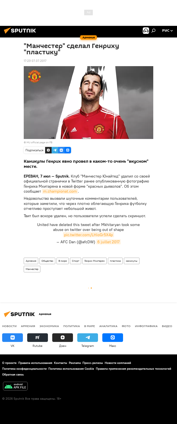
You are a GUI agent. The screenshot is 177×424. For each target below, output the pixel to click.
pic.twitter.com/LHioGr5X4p (88, 234)
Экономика (49, 326)
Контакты (60, 363)
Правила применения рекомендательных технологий (133, 369)
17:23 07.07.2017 (35, 61)
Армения (31, 260)
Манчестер (32, 269)
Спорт (75, 260)
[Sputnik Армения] (21, 34)
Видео (167, 326)
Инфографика (146, 326)
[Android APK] (15, 386)
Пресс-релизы (92, 363)
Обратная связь (13, 374)
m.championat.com (60, 191)
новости (9, 326)
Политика (71, 326)
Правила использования (35, 363)
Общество (47, 260)
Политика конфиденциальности (24, 369)
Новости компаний (118, 363)
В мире (62, 260)
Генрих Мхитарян (94, 260)
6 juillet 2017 (108, 241)
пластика (115, 260)
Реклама (75, 363)
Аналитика (108, 326)
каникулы (131, 260)
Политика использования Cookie (71, 369)
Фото (126, 326)
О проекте (9, 363)
